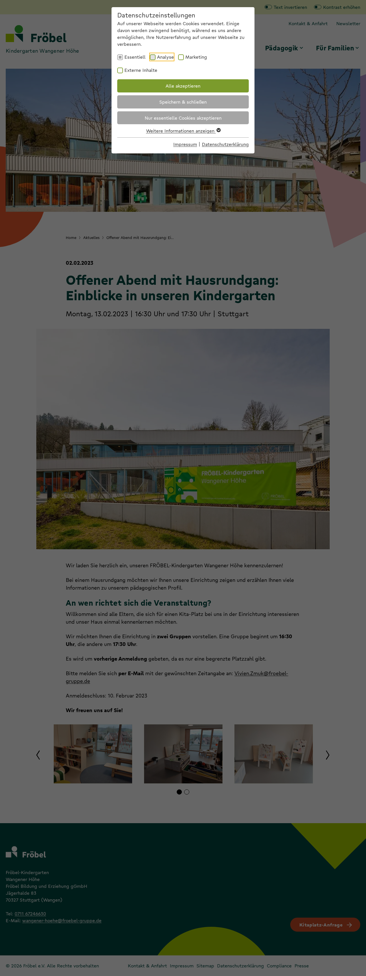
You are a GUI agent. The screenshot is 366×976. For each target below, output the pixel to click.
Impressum (185, 144)
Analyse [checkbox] (165, 57)
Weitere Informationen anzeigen (181, 131)
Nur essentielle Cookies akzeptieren (183, 118)
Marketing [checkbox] (196, 57)
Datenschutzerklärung (225, 144)
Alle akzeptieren (183, 86)
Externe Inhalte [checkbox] (140, 70)
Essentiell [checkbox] (135, 57)
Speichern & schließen (183, 102)
